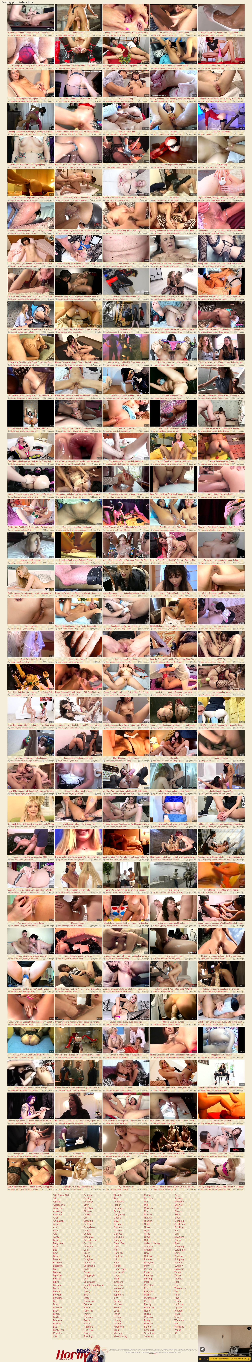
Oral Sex (148, 1246)
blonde (124, 35)
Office (147, 1234)
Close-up (88, 1221)
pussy (17, 101)
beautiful (120, 1156)
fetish (34, 233)
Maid (116, 1330)
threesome (113, 332)
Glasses (118, 1234)
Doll (85, 1278)
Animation (58, 1221)
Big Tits (57, 1278)
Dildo (86, 1269)
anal (11, 35)
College (87, 1224)
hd (126, 299)
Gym (116, 1246)
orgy (124, 332)
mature (23, 35)
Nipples (148, 1221)
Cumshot (88, 1246)
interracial (113, 431)
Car (55, 1336)
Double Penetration (93, 1285)
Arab (55, 1227)
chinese (156, 398)
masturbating (35, 299)
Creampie (88, 1237)
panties (226, 332)
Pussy (147, 1301)
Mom (146, 1211)
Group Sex (119, 1243)
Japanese (119, 1294)
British (56, 1314)
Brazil (56, 1304)
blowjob (124, 101)
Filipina (87, 1323)
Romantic (149, 1317)
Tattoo (177, 1275)
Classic (87, 1214)
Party (146, 1266)
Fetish (86, 1320)
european (133, 464)
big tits (116, 35)
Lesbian (118, 1317)
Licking (117, 1320)
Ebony (86, 1291)
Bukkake (57, 1323)
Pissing (148, 1278)
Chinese (87, 1211)
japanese (61, 200)
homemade (28, 134)
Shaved (178, 1198)
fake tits (79, 1189)
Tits (176, 1291)
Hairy (116, 1250)
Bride (56, 1311)
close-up (29, 101)
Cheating (88, 1208)
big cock (120, 200)
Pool (146, 1282)
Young (177, 1330)
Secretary (149, 1333)
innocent (77, 1024)
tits (30, 530)
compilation (20, 299)
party (177, 530)
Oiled (147, 1237)
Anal (55, 1217)
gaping (23, 101)
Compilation (89, 1227)
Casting (87, 1198)
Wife (176, 1323)
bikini (118, 827)
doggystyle (78, 167)
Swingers (179, 1269)
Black (56, 1288)
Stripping (179, 1259)
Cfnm (86, 1205)
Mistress (148, 1208)
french (29, 35)
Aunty (56, 1237)
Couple (87, 1234)
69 (72, 728)
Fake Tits (88, 1311)
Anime (56, 1224)
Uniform (178, 1304)
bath (154, 233)
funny (65, 35)
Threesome (180, 1288)
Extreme (87, 1304)
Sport (177, 1243)
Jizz (116, 1298)
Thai (176, 1285)
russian (207, 695)
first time (175, 431)
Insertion (118, 1285)
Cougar (87, 1230)
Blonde (57, 1291)
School (147, 1327)
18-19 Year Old (61, 1195)
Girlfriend (118, 1227)
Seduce (148, 1336)
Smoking (179, 1227)
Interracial (119, 1288)
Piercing (148, 1275)
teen (202, 68)
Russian (148, 1323)
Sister (177, 1208)
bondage (113, 101)
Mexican (148, 1198)
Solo (176, 1230)
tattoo (73, 101)
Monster (148, 1214)
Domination (89, 1282)
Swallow (178, 1266)
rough (73, 68)
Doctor (86, 1272)
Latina (117, 1314)
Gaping (117, 1217)
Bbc (55, 1250)
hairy (78, 68)
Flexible (118, 1195)
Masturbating (120, 1336)
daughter (125, 1057)
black (68, 728)
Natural (148, 1217)
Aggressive (59, 1205)
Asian (56, 1230)
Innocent (118, 1282)
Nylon (147, 1230)
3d (54, 1198)
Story (177, 1253)
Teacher (178, 1278)
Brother (57, 1317)
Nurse (147, 1227)
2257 (151, 1354)
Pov (146, 1288)
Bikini (56, 1282)
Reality (147, 1304)
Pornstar (148, 1285)
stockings (13, 134)
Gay (116, 1221)
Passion (148, 1269)
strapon (219, 530)
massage (77, 530)
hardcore (178, 134)
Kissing (117, 1301)
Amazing (57, 1211)
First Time (88, 1330)
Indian (117, 1278)
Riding (147, 1314)
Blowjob (57, 1294)
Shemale (179, 1201)
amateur (17, 35)
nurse (225, 991)
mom (107, 35)
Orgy (146, 1253)
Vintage (178, 1311)
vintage (207, 233)
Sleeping (179, 1221)
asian (67, 200)
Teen (177, 1282)
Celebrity (88, 1201)
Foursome (119, 1201)
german (126, 464)
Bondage (58, 1298)
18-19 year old (76, 431)
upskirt (214, 1189)
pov (84, 167)
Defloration (89, 1266)
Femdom (88, 1317)
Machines (119, 1327)
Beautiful (57, 1262)
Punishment (150, 1298)
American (58, 1214)
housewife (61, 1090)
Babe (56, 1240)
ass (69, 101)
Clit (85, 1217)
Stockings (179, 1250)
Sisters (178, 1211)
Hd (115, 1259)
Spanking (179, 1237)
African (56, 1201)
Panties (148, 1259)
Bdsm (56, 1256)
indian (60, 431)
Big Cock (58, 1275)
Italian (117, 1291)
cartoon (208, 761)
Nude (147, 1224)
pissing (115, 233)
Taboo (177, 1272)
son (213, 629)
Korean (117, 1307)
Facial (86, 1307)
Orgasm (148, 1250)
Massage (118, 1333)
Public (147, 1294)
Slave (177, 1217)
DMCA (155, 1354)
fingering (71, 35)
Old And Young (152, 1243)
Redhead (149, 1307)
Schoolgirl (149, 1330)
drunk (70, 1156)
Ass (55, 1234)
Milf (146, 1201)
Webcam (179, 1320)
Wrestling (179, 1327)
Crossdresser (90, 1240)
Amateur (57, 1208)
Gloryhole (119, 1237)
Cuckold (87, 1243)
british (80, 1156)
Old (146, 1240)
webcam (75, 134)
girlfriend (17, 596)
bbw (111, 35)
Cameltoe (58, 1333)
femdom (72, 596)
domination (166, 563)
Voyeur (178, 1317)
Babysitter (58, 1243)
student (119, 563)
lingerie (28, 233)
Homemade (120, 1269)
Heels (117, 1262)
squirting (130, 101)
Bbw (55, 1253)
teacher (112, 827)
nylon (217, 35)
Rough (147, 1320)
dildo (222, 68)
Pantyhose (149, 1262)
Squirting (179, 1246)
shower (159, 233)
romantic (85, 431)
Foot (116, 1198)
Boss (55, 1301)
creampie (123, 266)
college (60, 299)
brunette (173, 68)
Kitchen (118, 1304)
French (117, 1205)
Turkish (178, 1301)
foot (221, 35)
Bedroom (58, 1266)
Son (176, 1234)
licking (84, 266)
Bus (55, 1327)
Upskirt (178, 1307)
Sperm (177, 1240)
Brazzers (57, 1307)
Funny (117, 1211)
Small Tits (179, 1224)
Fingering (88, 1327)
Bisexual (57, 1285)
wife (68, 431)
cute (29, 167)
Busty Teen (59, 1330)
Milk (146, 1205)
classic (117, 596)
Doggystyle (89, 1275)
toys (26, 68)
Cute (85, 1250)
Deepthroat (89, 1262)
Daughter (88, 1259)
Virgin (177, 1314)
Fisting (86, 1333)
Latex (116, 1311)
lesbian (212, 35)
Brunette (57, 1320)
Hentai (117, 1266)
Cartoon (87, 1195)
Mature (147, 1195)
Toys (176, 1298)
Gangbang (119, 1214)
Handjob (118, 1253)
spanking (207, 860)
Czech (86, 1253)
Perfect (147, 1272)
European (88, 1301)
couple (217, 101)
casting (25, 959)
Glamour (118, 1230)
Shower (178, 1205)
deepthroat (126, 431)
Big (55, 1269)
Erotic (86, 1298)
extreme (223, 101)
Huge (116, 1275)
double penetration (168, 35)
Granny (117, 1240)
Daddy (86, 1256)
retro (164, 233)
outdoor (215, 332)
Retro (147, 1311)
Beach (56, 1259)
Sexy (177, 1195)
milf (120, 35)
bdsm (203, 35)
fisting (34, 35)
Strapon (178, 1256)
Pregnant (149, 1291)
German (118, 1224)
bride (22, 662)
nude (31, 959)
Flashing (87, 1336)
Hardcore (118, 1256)
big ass (112, 68)
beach (208, 959)
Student (178, 1262)
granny (60, 497)
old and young (166, 464)
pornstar (33, 431)
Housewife (119, 1272)
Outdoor (148, 1256)
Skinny (178, 1214)
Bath (55, 1246)
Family (86, 1314)
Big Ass (57, 1272)
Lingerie (118, 1323)
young (181, 464)
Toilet (177, 1294)
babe (207, 35)
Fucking (118, 1208)
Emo (85, 1294)
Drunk (86, 1288)
